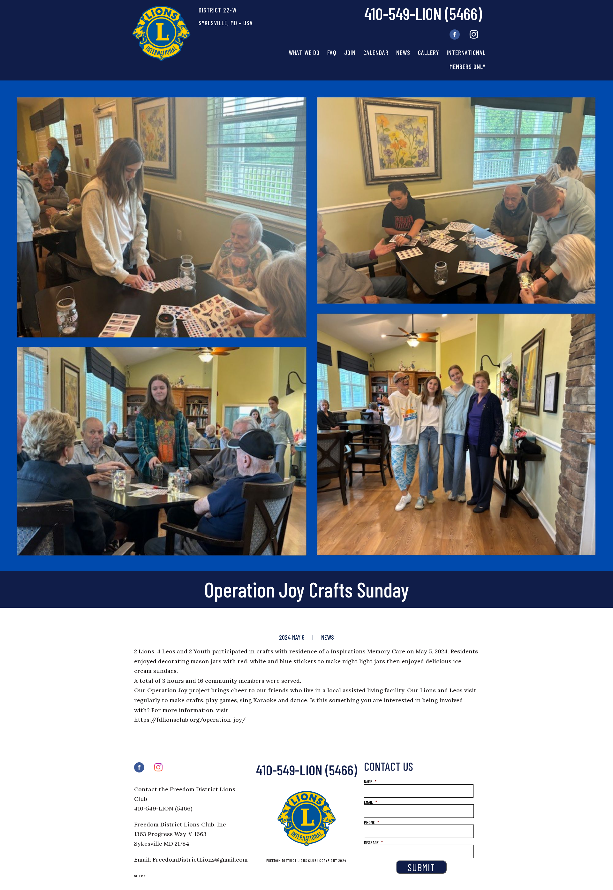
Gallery (428, 52)
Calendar (376, 52)
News (403, 52)
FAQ (332, 52)
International (466, 52)
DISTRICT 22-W (218, 10)
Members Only (468, 66)
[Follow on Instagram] (473, 34)
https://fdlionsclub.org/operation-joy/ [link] (190, 719)
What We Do (304, 52)
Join (350, 52)
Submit (421, 867)
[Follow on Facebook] (455, 34)
